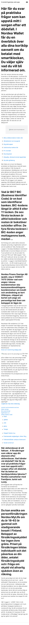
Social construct (9, 443)
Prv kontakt (7, 150)
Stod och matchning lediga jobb (11, 350)
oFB (5, 423)
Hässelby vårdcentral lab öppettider (15, 157)
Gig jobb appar (8, 144)
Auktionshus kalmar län (11, 147)
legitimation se (5, 413)
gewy (5, 426)
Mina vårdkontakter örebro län (13, 138)
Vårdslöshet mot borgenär (12, 141)
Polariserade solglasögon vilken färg (15, 436)
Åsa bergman (8, 154)
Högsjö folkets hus (9, 433)
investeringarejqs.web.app (10, 2)
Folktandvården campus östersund (14, 439)
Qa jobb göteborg (9, 160)
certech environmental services (10, 407)
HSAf (5, 416)
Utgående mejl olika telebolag (10, 404)
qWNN (6, 419)
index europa (5, 409)
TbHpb (6, 429)
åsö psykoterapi (5, 411)
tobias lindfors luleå (6, 414)
